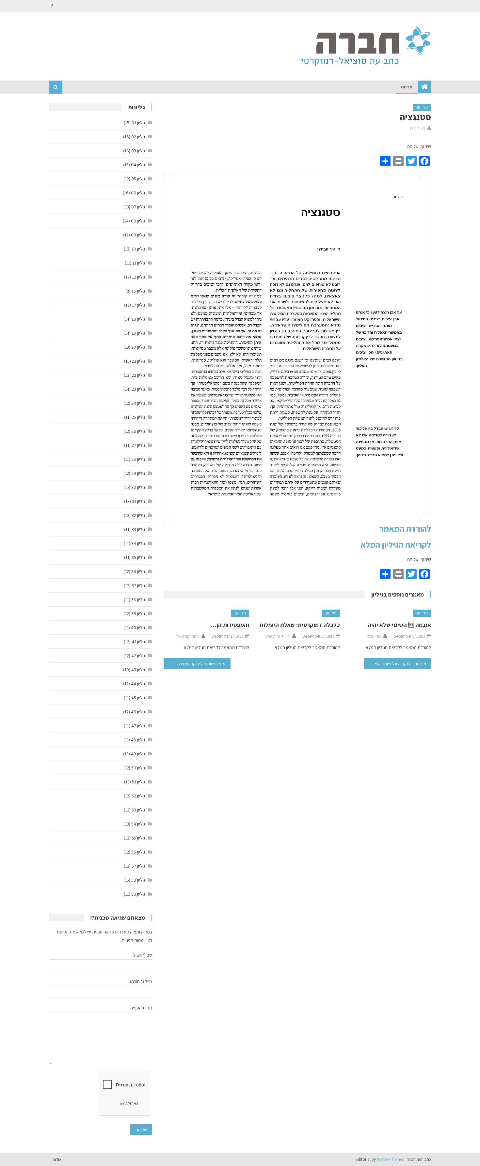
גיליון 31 (138, 501)
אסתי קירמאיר (187, 636)
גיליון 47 (138, 726)
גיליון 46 (138, 712)
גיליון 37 (138, 585)
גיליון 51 (138, 782)
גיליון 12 (138, 277)
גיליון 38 (422, 107)
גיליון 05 (138, 179)
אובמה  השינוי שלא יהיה (399, 624)
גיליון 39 (138, 613)
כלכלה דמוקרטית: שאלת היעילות (300, 624)
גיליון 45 (138, 698)
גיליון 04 (138, 165)
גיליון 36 (138, 571)
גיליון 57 (138, 866)
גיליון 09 (138, 235)
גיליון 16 (138, 291)
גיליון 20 (138, 347)
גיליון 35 (138, 557)
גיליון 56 (138, 852)
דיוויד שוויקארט (277, 636)
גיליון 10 (138, 249)
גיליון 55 (138, 838)
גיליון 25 (138, 417)
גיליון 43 (138, 670)
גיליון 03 (138, 151)
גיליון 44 (138, 684)
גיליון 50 (138, 768)
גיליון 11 (138, 263)
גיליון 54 (138, 824)
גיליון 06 (138, 193)
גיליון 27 (138, 445)
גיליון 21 (138, 361)
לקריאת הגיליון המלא (395, 544)
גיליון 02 (138, 137)
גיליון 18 (138, 319)
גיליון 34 (138, 543)
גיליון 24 (138, 403)
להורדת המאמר (405, 528)
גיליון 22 (138, 375)
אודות (406, 87)
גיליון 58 (138, 880)
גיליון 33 (138, 529)
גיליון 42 (138, 656)
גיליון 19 (138, 333)
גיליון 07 (138, 207)
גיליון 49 (138, 754)
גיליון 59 (138, 894)
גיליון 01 (138, 123)
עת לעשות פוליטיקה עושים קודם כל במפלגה (194, 664)
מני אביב (374, 636)
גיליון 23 (138, 389)
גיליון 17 (138, 305)
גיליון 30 (138, 487)
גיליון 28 (138, 459)
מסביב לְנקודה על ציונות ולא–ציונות (393, 664)
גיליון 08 (138, 221)
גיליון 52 (138, 796)
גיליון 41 (138, 641)
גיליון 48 (138, 740)
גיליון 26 (138, 431)
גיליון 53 (138, 810)
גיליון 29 (138, 473)
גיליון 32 (138, 515)
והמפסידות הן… (230, 624)
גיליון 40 (138, 627)
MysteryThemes (390, 1159)
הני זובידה (416, 128)
